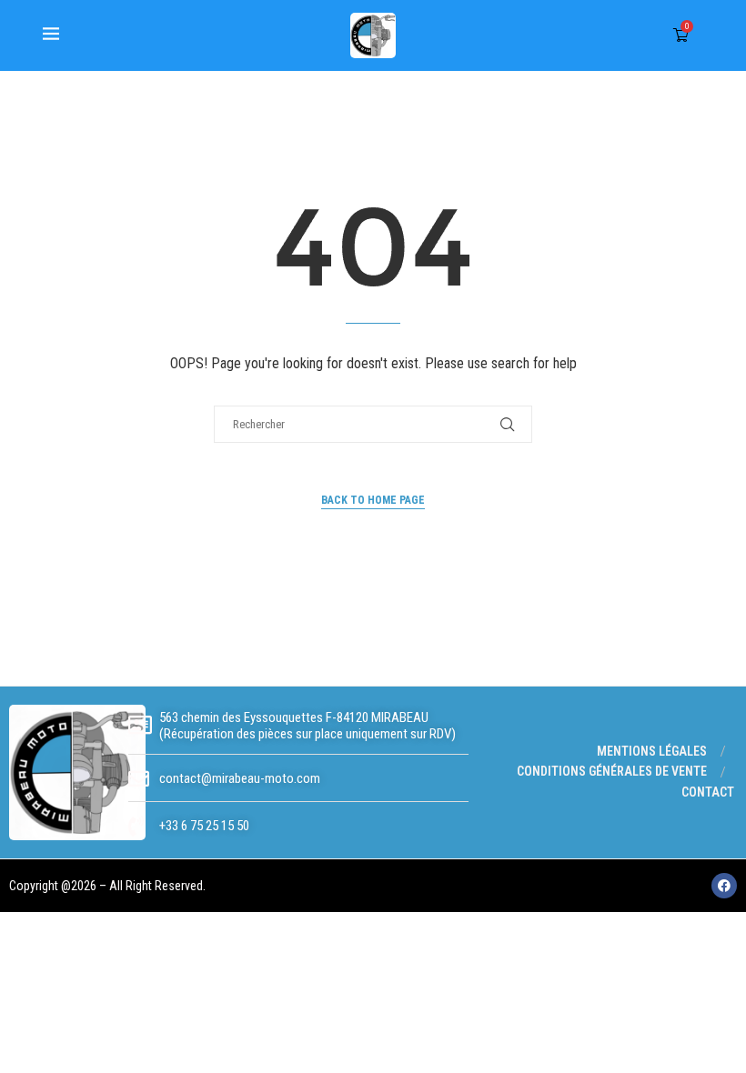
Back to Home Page (373, 500)
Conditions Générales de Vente (612, 771)
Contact (707, 792)
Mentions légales (652, 751)
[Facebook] (724, 885)
